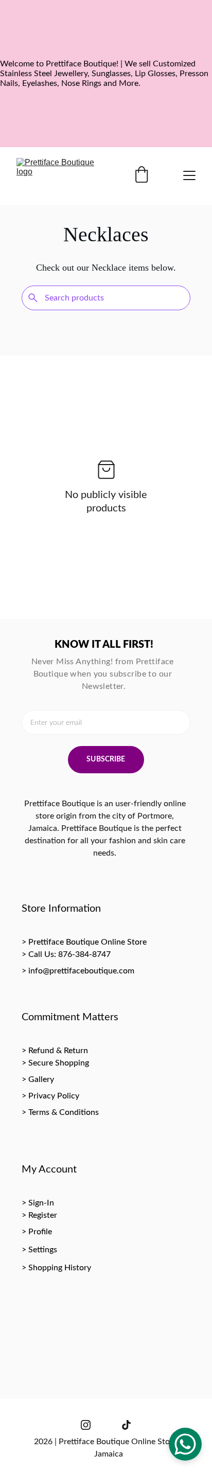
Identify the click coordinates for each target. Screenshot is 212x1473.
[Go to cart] (141, 176)
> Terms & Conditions (60, 1112)
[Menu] (189, 175)
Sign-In (41, 1203)
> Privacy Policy (50, 1096)
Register (42, 1215)
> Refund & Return (55, 1050)
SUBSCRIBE (105, 759)
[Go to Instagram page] (86, 1425)
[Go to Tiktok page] (126, 1425)
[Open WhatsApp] (185, 1444)
